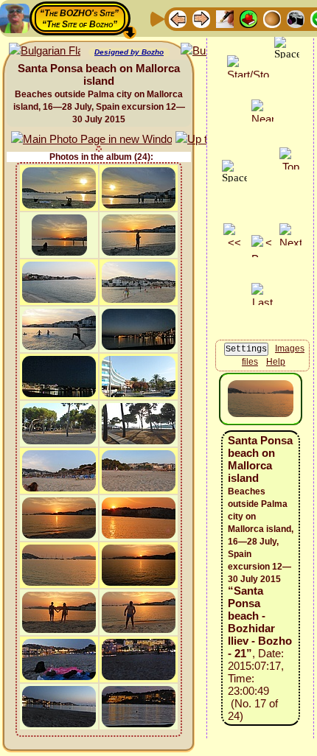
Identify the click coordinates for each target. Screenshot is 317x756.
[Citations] (248, 18)
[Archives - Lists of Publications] (225, 18)
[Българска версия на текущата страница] (44, 51)
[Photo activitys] (295, 18)
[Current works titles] (272, 18)
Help (275, 362)
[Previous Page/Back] (178, 18)
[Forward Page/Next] (201, 18)
